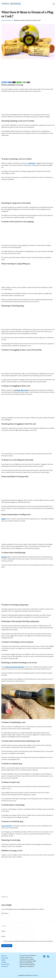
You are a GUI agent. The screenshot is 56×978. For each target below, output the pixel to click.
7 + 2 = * (3, 926)
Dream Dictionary (6, 20)
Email (3, 936)
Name (3, 931)
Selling (3, 519)
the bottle (31, 163)
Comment (5, 913)
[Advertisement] (28, 71)
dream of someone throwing (14, 667)
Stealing (4, 557)
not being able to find (21, 390)
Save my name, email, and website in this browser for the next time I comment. (28, 941)
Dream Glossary (33, 975)
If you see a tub (6, 826)
